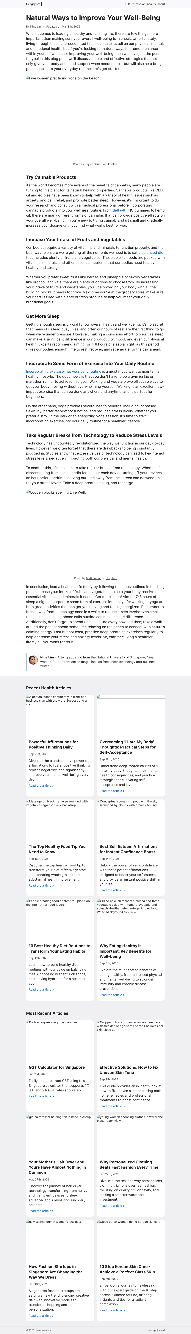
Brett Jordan (93, 578)
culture (129, 4)
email (162, 1330)
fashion (140, 4)
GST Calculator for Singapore (57, 1067)
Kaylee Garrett (93, 164)
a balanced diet (151, 252)
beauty (151, 4)
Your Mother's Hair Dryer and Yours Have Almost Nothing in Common (57, 1167)
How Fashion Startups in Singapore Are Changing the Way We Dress (56, 1271)
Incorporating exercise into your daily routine (63, 371)
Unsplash (112, 164)
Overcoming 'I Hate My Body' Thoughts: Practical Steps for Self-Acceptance (128, 747)
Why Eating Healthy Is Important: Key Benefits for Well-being (125, 951)
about (161, 4)
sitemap (151, 1330)
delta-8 (119, 210)
